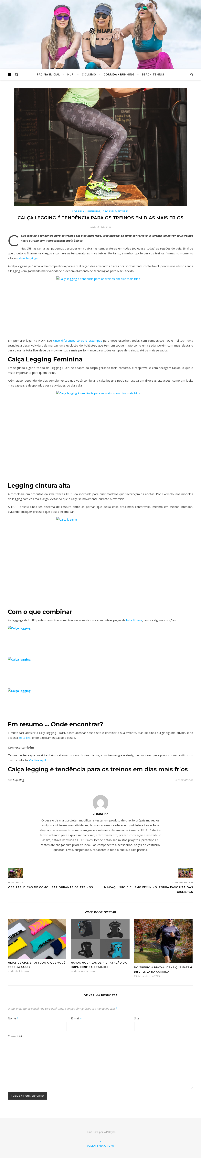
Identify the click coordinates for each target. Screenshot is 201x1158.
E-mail (76, 1018)
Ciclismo (89, 74)
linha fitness (134, 620)
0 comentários (184, 780)
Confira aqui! (38, 760)
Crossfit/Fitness (116, 211)
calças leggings (27, 258)
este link (24, 738)
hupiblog (18, 780)
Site (136, 1018)
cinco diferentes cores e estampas (77, 340)
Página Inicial (48, 74)
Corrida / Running (119, 74)
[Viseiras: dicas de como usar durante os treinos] (15, 873)
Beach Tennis (153, 74)
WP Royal (109, 1132)
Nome (13, 1018)
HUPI (70, 74)
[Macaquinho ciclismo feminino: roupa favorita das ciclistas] (185, 873)
